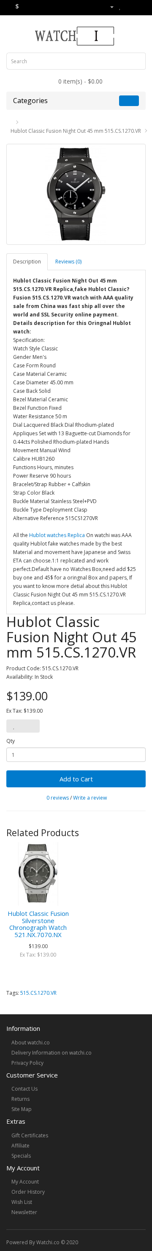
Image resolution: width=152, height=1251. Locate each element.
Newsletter (24, 1212)
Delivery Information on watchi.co (51, 1052)
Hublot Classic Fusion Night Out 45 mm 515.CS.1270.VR (76, 130)
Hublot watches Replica (57, 535)
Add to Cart (76, 779)
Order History (28, 1191)
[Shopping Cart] (129, 6)
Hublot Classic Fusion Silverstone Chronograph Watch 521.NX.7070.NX (38, 924)
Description (27, 261)
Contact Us (24, 1088)
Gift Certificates (29, 1135)
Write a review (90, 797)
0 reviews (57, 797)
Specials (21, 1155)
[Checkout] (139, 6)
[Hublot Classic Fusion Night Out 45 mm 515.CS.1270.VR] (76, 194)
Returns (20, 1099)
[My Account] (108, 6)
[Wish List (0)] (120, 6)
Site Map (21, 1109)
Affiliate (20, 1145)
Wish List (21, 1202)
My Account (25, 1181)
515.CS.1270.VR (38, 992)
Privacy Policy (27, 1062)
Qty (10, 740)
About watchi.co (30, 1042)
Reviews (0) (68, 261)
